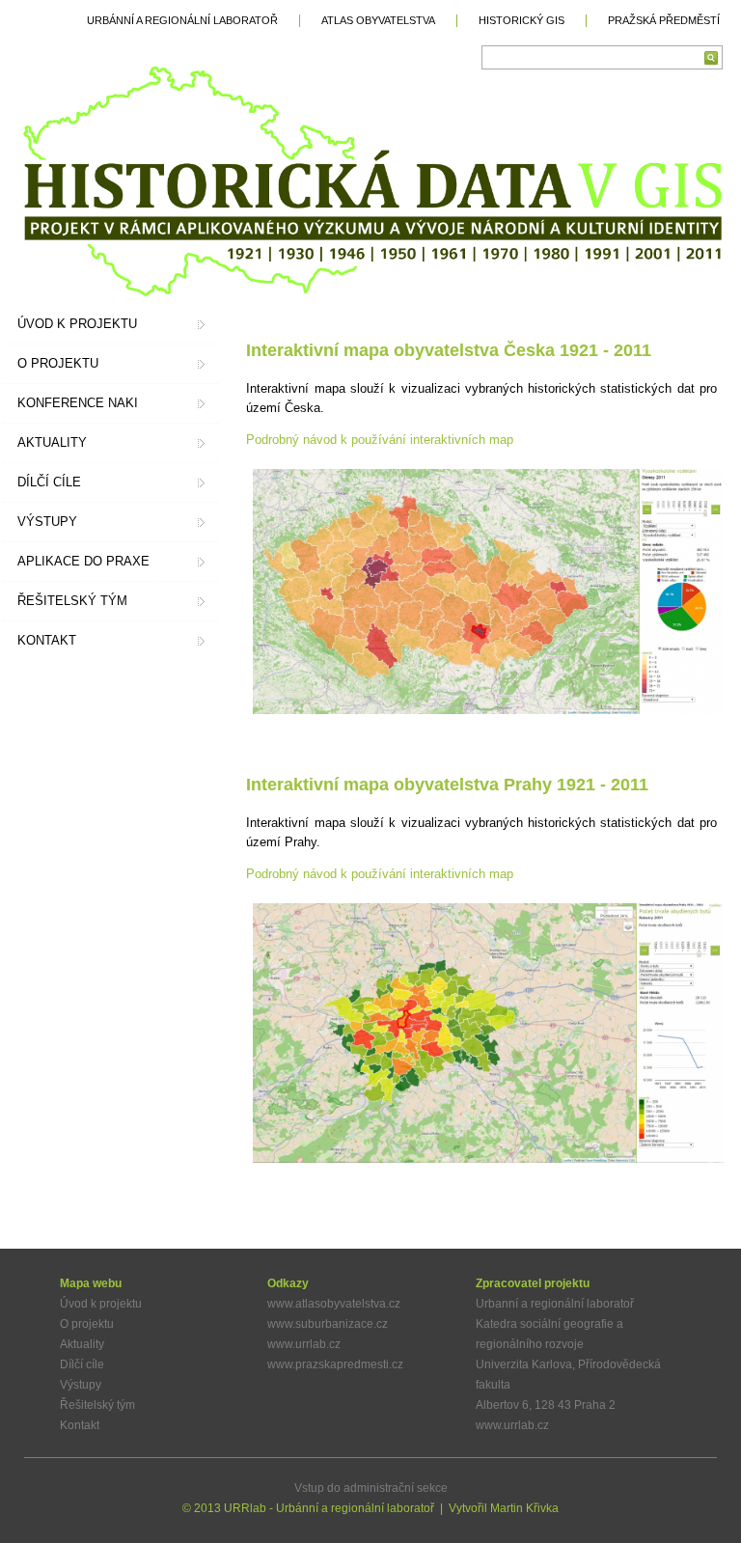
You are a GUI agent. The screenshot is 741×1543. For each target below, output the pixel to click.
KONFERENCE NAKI (77, 403)
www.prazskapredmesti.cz (335, 1364)
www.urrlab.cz (304, 1344)
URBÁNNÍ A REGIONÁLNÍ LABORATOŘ (182, 20)
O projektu (87, 1324)
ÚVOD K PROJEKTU (77, 324)
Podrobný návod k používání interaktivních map (379, 439)
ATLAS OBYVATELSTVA (378, 20)
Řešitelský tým (97, 1405)
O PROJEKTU (57, 363)
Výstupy (80, 1384)
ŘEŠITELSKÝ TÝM (72, 600)
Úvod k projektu (101, 1303)
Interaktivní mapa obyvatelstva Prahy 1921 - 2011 (447, 784)
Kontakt (79, 1425)
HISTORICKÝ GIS (521, 20)
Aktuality (82, 1344)
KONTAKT (46, 640)
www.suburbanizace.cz (327, 1324)
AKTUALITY (52, 442)
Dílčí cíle (82, 1364)
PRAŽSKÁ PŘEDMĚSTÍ (664, 20)
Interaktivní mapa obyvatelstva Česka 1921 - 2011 (448, 350)
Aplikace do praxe (83, 561)
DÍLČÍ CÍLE (49, 482)
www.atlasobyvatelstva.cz (333, 1303)
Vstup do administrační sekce (371, 1488)
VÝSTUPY (47, 521)
